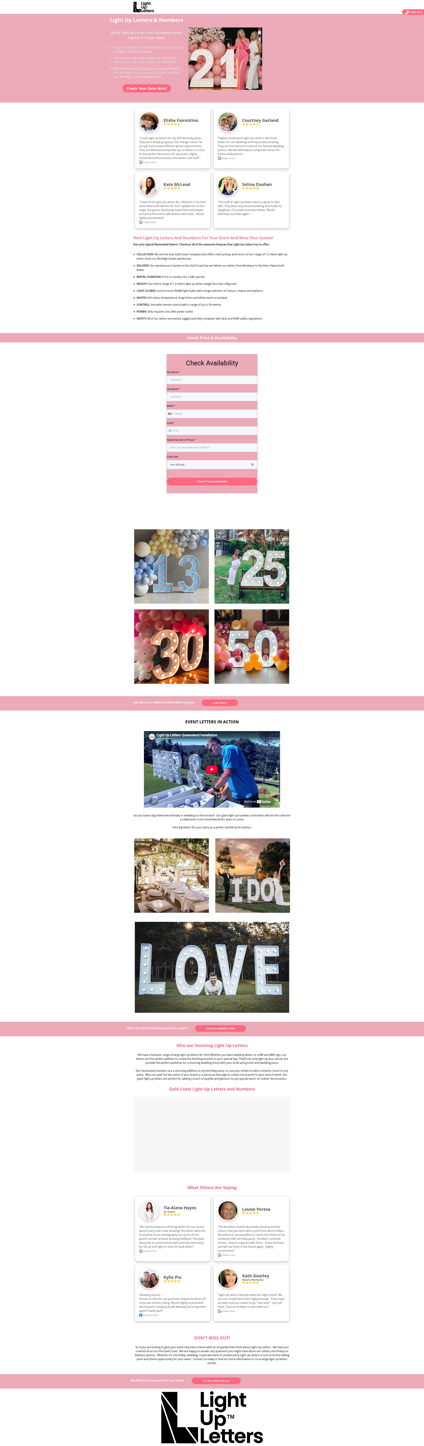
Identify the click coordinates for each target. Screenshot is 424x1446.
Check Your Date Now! (147, 88)
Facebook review (150, 1315)
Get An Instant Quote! (216, 1381)
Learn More (219, 703)
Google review (149, 162)
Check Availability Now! (220, 1028)
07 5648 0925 (414, 12)
